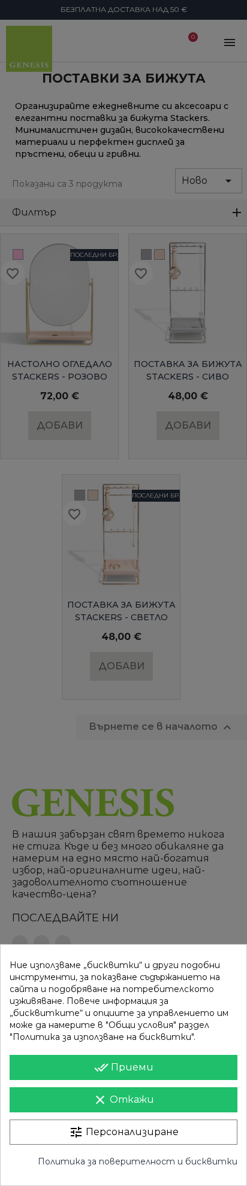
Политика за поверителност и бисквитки (137, 1161)
